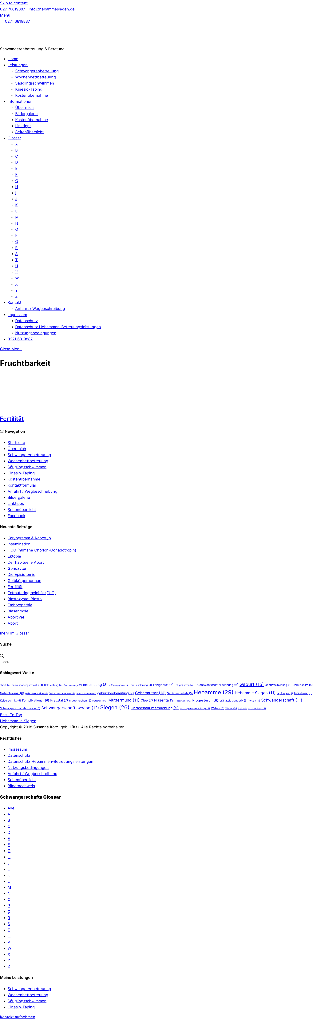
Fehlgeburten (184, 685)
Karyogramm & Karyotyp (29, 538)
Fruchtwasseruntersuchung (216, 685)
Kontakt (14, 302)
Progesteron (205, 700)
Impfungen (285, 693)
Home (13, 59)
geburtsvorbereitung (115, 693)
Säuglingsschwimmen (34, 83)
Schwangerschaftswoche (70, 707)
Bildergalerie (26, 113)
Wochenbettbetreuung (35, 77)
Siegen (114, 707)
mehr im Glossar (14, 633)
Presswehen (183, 701)
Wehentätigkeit (236, 708)
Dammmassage (73, 685)
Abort (13, 623)
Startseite (16, 442)
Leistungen (18, 65)
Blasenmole (18, 611)
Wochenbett (257, 708)
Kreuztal (59, 700)
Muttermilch (99, 701)
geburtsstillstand (86, 693)
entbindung (95, 684)
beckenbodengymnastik (27, 685)
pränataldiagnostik (234, 700)
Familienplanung (141, 685)
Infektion (303, 693)
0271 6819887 (17, 21)
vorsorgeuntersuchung (195, 708)
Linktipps (23, 126)
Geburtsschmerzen (62, 693)
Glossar (14, 138)
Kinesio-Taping (28, 89)
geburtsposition (36, 693)
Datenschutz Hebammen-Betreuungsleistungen (58, 327)
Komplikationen (35, 700)
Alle (11, 808)
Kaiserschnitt (10, 700)
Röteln (254, 700)
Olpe (147, 700)
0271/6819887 (12, 9)
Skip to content (14, 3)
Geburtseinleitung (278, 684)
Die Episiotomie (21, 574)
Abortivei (16, 617)
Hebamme (214, 692)
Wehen (217, 708)
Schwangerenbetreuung (37, 71)
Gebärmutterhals (180, 693)
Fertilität (12, 418)
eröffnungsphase (119, 685)
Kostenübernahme (31, 95)
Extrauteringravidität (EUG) (32, 593)
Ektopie (14, 556)
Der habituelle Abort (26, 562)
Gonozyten (17, 568)
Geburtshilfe (303, 684)
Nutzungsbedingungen (35, 333)
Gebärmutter (150, 693)
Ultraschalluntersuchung (155, 708)
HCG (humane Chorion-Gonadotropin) (42, 550)
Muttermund (124, 700)
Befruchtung (53, 685)
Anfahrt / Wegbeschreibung (40, 308)
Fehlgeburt (163, 685)
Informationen (20, 101)
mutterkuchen (80, 700)
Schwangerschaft (281, 700)
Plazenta (164, 700)
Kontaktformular (22, 485)
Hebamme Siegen (255, 692)
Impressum (17, 314)
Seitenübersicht (29, 132)
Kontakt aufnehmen (17, 1017)
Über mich (24, 107)
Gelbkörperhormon (24, 580)
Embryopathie (20, 605)
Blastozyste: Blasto (25, 599)
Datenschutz (26, 320)
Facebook (16, 515)
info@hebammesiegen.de (52, 9)
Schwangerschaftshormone (20, 708)
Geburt (252, 684)
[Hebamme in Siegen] (28, 43)
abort (5, 685)
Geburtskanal (12, 693)
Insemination (19, 544)
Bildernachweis (21, 786)
